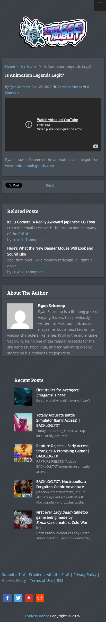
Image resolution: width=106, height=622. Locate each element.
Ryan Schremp (20, 86)
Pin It (50, 185)
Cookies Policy (14, 580)
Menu (100, 5)
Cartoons (29, 66)
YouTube (29, 598)
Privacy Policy (85, 574)
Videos (77, 86)
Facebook (7, 598)
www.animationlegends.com (29, 165)
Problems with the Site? (49, 574)
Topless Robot (37, 616)
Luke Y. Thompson (28, 239)
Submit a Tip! (13, 574)
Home (10, 66)
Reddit (40, 598)
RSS (60, 580)
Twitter (18, 598)
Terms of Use (41, 580)
